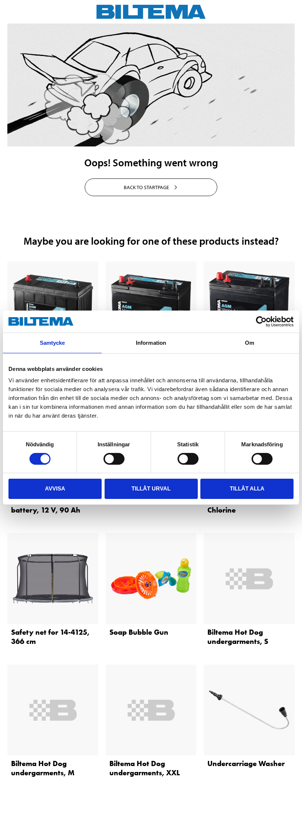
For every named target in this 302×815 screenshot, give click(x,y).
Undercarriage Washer (246, 763)
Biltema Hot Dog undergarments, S (237, 636)
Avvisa (55, 488)
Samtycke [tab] (52, 343)
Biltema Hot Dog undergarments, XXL (144, 768)
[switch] (113, 459)
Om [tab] (249, 343)
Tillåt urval (151, 488)
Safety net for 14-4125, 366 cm (50, 636)
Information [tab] (151, 343)
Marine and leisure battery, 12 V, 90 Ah (45, 505)
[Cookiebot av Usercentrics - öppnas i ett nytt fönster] (261, 321)
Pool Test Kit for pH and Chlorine (247, 505)
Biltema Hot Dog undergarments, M (42, 768)
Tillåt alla (247, 488)
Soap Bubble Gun (138, 632)
